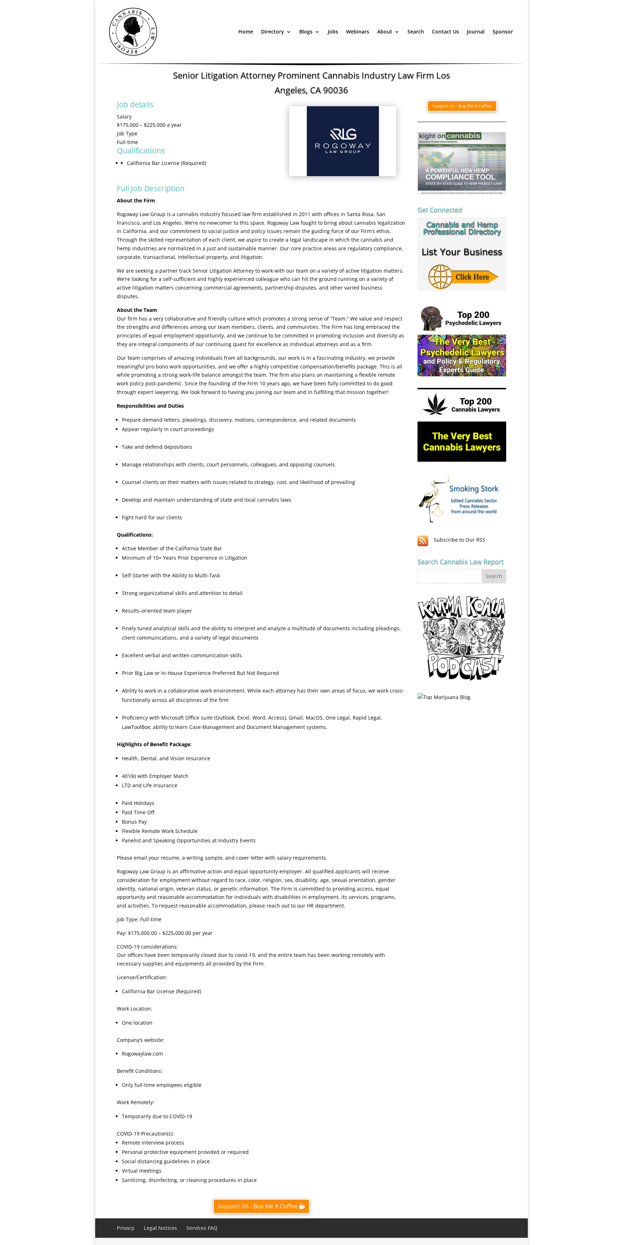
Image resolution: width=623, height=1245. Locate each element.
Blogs (306, 31)
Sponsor (502, 31)
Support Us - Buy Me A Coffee (257, 1206)
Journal (476, 31)
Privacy (125, 1227)
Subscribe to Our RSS (459, 539)
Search (415, 31)
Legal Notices (160, 1227)
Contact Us (445, 31)
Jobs (333, 31)
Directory (272, 31)
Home (245, 31)
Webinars (357, 31)
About (384, 31)
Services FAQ (201, 1227)
